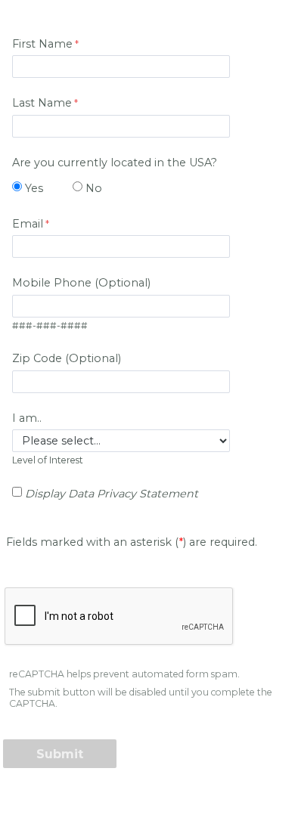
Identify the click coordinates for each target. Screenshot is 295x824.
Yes (34, 188)
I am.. (27, 418)
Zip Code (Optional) (66, 358)
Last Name (42, 103)
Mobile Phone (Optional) (81, 283)
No (93, 188)
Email (27, 224)
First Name (42, 44)
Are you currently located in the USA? (114, 162)
